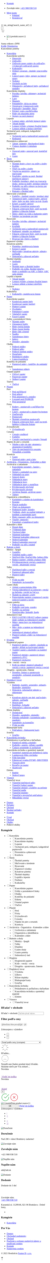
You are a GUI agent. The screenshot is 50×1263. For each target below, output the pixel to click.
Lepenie (18, 844)
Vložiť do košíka (9, 1076)
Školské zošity (18, 321)
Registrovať (17, 18)
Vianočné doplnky (20, 793)
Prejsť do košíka (26, 1106)
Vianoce (13, 999)
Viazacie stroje (18, 762)
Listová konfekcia (20, 359)
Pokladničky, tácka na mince (24, 103)
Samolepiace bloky (20, 336)
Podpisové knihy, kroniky (23, 509)
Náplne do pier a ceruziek (26, 922)
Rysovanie (19, 866)
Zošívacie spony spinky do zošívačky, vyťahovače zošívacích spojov (28, 64)
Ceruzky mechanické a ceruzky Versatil (29, 439)
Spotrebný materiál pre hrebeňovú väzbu (30, 752)
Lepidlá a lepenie (22, 877)
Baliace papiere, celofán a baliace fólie (29, 559)
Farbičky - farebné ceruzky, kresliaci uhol (30, 196)
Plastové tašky (18, 575)
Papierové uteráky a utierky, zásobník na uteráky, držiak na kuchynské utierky (30, 646)
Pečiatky (10, 805)
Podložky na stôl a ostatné (23, 544)
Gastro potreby (21, 952)
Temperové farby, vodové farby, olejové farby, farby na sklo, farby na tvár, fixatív (30, 200)
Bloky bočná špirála (21, 326)
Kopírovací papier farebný (23, 304)
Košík (3, 46)
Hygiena (13, 958)
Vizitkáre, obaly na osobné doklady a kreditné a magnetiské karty (28, 513)
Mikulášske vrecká (20, 798)
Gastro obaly (20, 949)
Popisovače (17, 417)
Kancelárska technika (18, 986)
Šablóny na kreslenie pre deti (25, 216)
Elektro (18, 997)
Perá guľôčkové (19, 392)
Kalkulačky (17, 68)
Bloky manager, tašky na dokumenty (28, 517)
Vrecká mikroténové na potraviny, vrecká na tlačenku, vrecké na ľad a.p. (30, 591)
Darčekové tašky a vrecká (23, 569)
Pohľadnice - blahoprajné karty (25, 730)
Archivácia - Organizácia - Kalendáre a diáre (29, 927)
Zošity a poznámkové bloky (27, 891)
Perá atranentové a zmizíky (24, 397)
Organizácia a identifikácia (26, 933)
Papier (12, 885)
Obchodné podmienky (16, 1236)
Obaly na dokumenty (21, 507)
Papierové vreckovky (21, 660)
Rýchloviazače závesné (22, 489)
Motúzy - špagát (22, 941)
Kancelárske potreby (24, 838)
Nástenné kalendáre (20, 534)
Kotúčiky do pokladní (24, 897)
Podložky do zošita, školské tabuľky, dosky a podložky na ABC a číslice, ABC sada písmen (30, 271)
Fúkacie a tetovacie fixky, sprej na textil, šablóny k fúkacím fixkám (29, 210)
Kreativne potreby (23, 871)
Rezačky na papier (20, 765)
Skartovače (17, 767)
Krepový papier (19, 249)
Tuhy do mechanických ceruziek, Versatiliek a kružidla (26, 450)
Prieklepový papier (20, 311)
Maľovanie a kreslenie (25, 863)
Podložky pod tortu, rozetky (24, 607)
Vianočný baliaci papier (22, 785)
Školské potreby (22, 860)
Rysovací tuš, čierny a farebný (25, 239)
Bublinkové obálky (20, 356)
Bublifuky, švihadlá (20, 705)
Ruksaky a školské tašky (23, 191)
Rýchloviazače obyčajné (23, 487)
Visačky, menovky (20, 519)
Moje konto (12, 13)
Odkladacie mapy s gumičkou (25, 484)
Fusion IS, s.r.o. (25, 1253)
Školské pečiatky (14, 810)
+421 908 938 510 (28, 8)
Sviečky (15, 735)
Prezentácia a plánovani (25, 852)
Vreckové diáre (19, 532)
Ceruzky (18, 919)
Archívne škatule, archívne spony (27, 492)
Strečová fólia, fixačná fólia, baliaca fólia (30, 557)
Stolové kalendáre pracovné (24, 542)
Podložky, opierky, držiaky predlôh (27, 745)
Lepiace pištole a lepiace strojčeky (27, 128)
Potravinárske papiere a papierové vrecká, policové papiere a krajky (30, 598)
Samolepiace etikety (21, 369)
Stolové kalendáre (20, 539)
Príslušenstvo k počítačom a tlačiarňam (32, 988)
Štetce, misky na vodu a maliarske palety (30, 214)
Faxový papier (18, 316)
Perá (17, 910)
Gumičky (16, 552)
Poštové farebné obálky (22, 351)
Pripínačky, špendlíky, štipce (24, 108)
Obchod (10, 807)
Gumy (15, 156)
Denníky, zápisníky (20, 341)
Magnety (16, 101)
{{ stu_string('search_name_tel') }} (16, 25)
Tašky (17, 944)
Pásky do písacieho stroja (23, 113)
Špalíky (15, 334)
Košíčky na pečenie (20, 610)
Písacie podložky (19, 504)
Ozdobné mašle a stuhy (22, 554)
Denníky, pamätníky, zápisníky (25, 715)
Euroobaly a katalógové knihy (25, 522)
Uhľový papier (18, 374)
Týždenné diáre (19, 529)
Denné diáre (17, 527)
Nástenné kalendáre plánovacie (25, 537)
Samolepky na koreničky (23, 582)
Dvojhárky (17, 309)
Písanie (12, 908)
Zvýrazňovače (18, 429)
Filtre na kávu (18, 605)
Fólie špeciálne (18, 757)
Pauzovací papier (19, 377)
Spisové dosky (18, 477)
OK (10, 1106)
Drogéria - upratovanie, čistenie (28, 966)
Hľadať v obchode (9, 1013)
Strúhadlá (16, 261)
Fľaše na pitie (18, 580)
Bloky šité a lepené (20, 331)
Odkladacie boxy (19, 482)
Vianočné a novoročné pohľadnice (27, 795)
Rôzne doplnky (21, 977)
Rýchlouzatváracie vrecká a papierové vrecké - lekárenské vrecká (29, 563)
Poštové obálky (19, 346)
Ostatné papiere (22, 902)
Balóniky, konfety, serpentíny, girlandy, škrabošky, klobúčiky (29, 686)
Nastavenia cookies (15, 1248)
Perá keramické (19, 402)
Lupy (14, 98)
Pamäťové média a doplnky (24, 742)
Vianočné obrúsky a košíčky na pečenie (29, 788)
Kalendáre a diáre (22, 936)
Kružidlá (16, 226)
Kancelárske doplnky (24, 841)
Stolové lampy (18, 775)
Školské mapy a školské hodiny (26, 266)
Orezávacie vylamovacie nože (25, 106)
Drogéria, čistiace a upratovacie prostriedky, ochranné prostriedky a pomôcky (27, 675)
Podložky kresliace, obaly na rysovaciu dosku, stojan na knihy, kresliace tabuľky (30, 182)
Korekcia (19, 855)
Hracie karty (17, 702)
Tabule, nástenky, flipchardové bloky (28, 143)
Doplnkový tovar (16, 969)
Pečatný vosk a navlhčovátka (25, 111)
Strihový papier (19, 379)
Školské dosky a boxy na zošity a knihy (29, 163)
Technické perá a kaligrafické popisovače (30, 136)
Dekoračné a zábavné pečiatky (25, 256)
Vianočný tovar (21, 1002)
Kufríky (15, 166)
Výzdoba (19, 972)
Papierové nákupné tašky (23, 572)
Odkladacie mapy (20, 479)
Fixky (17, 913)
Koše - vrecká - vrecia (24, 963)
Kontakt (10, 3)
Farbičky (16, 437)
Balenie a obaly (16, 938)
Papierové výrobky (23, 869)
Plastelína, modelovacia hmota (25, 246)
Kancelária (14, 836)
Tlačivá (15, 384)
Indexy (15, 339)
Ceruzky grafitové (20, 434)
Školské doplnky (22, 874)
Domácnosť (17, 712)
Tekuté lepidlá (18, 123)
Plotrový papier (19, 306)
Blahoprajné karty (23, 980)
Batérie (15, 773)
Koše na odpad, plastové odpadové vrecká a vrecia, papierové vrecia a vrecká (30, 666)
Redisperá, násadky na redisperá (26, 231)
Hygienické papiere (23, 961)
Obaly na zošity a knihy (22, 168)
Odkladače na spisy (20, 474)
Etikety (18, 899)
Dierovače (16, 58)
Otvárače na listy (19, 83)
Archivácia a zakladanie (25, 930)
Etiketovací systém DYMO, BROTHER (30, 760)
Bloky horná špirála (20, 329)
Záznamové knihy (20, 324)
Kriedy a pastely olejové (22, 204)
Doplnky (19, 947)
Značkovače (17, 414)
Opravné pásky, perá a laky (24, 459)
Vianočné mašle (19, 790)
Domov (10, 802)
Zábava (18, 975)
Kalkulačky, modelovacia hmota (26, 294)
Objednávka (12, 46)
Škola (11, 858)
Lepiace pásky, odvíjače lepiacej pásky (29, 121)
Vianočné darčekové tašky (23, 783)
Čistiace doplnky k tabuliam (24, 146)
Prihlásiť (16, 15)
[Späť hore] (2, 1259)
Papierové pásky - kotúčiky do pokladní (29, 364)
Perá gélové (17, 394)
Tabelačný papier (19, 314)
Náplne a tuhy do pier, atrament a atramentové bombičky (26, 445)
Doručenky (17, 354)
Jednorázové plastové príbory (25, 632)
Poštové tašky (18, 349)
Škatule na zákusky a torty (23, 595)
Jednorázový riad (22, 955)
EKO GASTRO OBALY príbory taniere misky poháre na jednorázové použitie (30, 618)
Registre (15, 502)
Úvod (9, 817)
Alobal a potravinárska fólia (24, 587)
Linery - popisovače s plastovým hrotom (30, 412)
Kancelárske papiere (24, 888)
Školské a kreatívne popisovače (26, 206)
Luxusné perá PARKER (23, 399)
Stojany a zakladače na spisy (24, 472)
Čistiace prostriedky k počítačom (26, 747)
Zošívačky (16, 61)
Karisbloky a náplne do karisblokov (27, 499)
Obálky (10, 822)
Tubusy (15, 494)
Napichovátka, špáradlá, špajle (25, 612)
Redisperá (16, 138)
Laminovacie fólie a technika (25, 755)
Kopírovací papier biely (22, 301)
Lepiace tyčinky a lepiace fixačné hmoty (30, 126)
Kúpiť (4, 1089)
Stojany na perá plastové (23, 116)
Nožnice (16, 81)
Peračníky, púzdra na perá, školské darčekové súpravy (27, 177)
